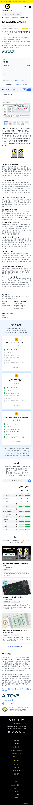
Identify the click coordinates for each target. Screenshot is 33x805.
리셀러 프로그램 (16, 753)
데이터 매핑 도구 (14, 17)
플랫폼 (18, 14)
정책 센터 (16, 764)
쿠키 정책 (16, 767)
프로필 (16, 797)
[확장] (3, 480)
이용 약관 (16, 777)
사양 (22, 80)
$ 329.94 (27, 67)
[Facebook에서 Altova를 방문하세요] (3, 703)
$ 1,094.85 (27, 76)
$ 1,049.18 (27, 71)
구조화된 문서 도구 (16, 601)
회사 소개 (16, 740)
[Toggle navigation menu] (14, 90)
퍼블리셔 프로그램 (16, 750)
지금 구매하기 (16, 367)
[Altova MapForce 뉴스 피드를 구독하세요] (22, 542)
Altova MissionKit (17, 74)
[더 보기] (31, 1)
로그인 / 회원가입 (16, 785)
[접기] (29, 480)
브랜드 (12, 14)
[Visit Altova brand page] (8, 52)
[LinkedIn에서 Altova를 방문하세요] (6, 703)
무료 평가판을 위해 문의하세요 (20, 84)
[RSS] (24, 732)
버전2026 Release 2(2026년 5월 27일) (11, 28)
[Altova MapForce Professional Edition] (14, 481)
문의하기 (16, 744)
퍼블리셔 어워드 (7, 569)
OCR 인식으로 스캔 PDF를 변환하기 (15, 631)
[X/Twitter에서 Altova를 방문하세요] (9, 703)
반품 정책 (16, 774)
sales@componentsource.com (16, 726)
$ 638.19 (27, 69)
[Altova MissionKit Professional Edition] (18, 481)
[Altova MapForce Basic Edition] (12, 481)
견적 (16, 791)
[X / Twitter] (12, 732)
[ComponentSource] (7, 7)
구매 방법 (18, 80)
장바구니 (16, 788)
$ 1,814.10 (27, 78)
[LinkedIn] (9, 732)
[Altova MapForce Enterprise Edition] (16, 481)
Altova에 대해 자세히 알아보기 (11, 689)
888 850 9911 (18, 720)
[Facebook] (16, 732)
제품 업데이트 (7, 601)
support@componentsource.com (17, 728)
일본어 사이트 (16, 756)
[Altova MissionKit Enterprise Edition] (20, 481)
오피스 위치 (16, 747)
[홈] (2, 17)
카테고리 (5, 14)
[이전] (5, 110)
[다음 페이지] (30, 123)
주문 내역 (16, 794)
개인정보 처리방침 (16, 770)
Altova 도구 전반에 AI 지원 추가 (13, 597)
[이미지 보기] (6, 123)
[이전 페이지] (3, 123)
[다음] (27, 110)
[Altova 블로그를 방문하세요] (12, 703)
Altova (4, 26)
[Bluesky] (20, 732)
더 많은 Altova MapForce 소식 (16, 646)
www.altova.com (7, 700)
